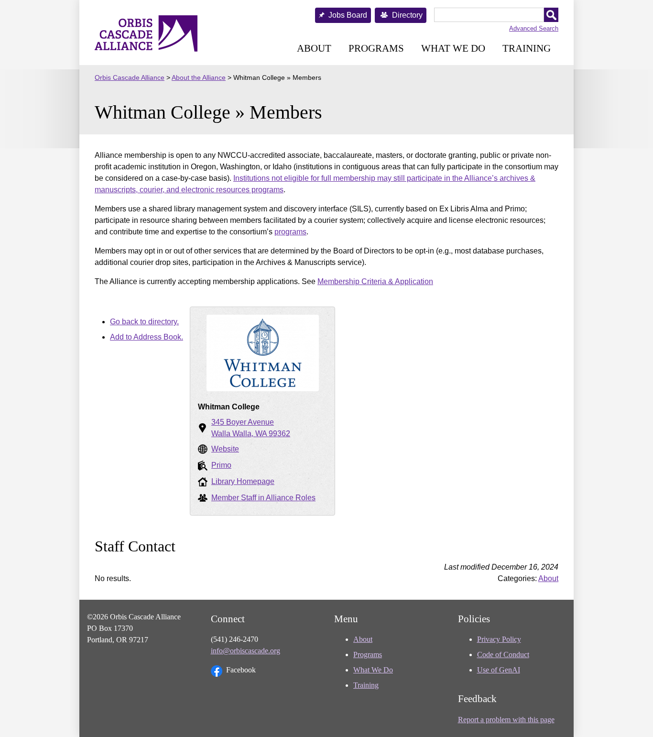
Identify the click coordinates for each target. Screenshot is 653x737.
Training (526, 48)
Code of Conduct (503, 654)
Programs (376, 48)
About (314, 48)
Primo (221, 465)
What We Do (453, 48)
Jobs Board (347, 15)
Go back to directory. (144, 322)
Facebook (241, 670)
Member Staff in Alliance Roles (263, 498)
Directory (407, 15)
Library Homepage (242, 481)
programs (290, 232)
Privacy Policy (499, 639)
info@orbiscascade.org (245, 651)
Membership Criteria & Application (375, 281)
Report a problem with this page (506, 719)
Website (225, 449)
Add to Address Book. (146, 337)
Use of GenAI (498, 670)
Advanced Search (533, 28)
